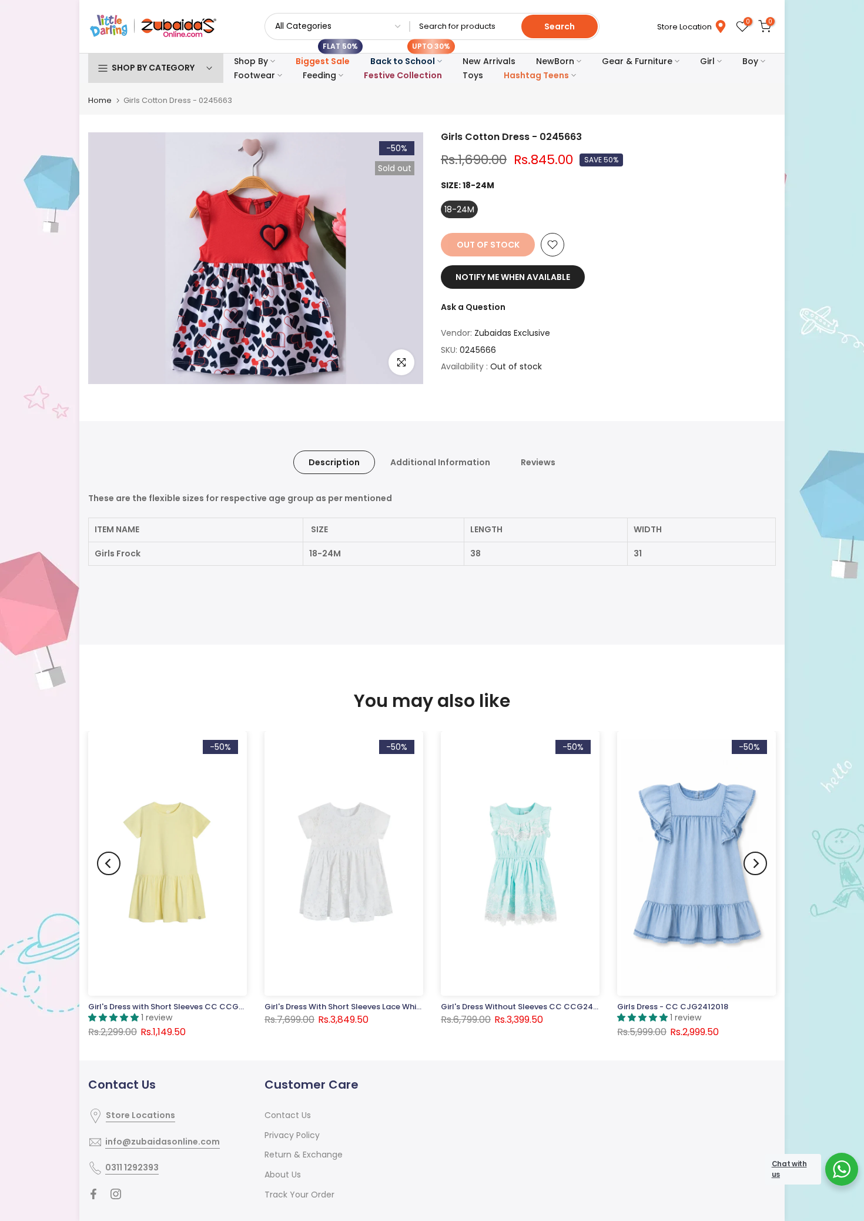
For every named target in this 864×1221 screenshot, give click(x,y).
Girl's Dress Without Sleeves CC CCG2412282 (528, 1006)
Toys (473, 75)
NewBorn (555, 61)
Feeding (319, 75)
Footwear (254, 75)
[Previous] (108, 863)
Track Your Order (299, 1194)
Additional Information (440, 462)
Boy (750, 61)
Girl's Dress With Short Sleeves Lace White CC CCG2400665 (379, 1006)
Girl (707, 61)
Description (334, 462)
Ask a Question (473, 307)
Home (100, 100)
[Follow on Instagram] (115, 1194)
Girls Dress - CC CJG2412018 (672, 1006)
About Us (282, 1174)
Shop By (251, 61)
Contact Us (287, 1115)
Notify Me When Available (513, 277)
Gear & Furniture (637, 61)
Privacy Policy (292, 1135)
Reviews (538, 462)
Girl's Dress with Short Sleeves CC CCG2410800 (180, 1006)
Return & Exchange (303, 1154)
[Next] (755, 863)
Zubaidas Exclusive (512, 333)
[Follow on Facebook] (93, 1194)
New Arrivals (489, 61)
